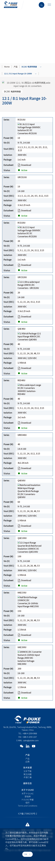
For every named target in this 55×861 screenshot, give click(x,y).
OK (26, 854)
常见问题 (27, 774)
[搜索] (41, 5)
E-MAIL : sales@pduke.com (28, 740)
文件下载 (27, 771)
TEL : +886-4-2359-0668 (27, 733)
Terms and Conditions (27, 805)
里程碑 (28, 796)
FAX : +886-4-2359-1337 (27, 737)
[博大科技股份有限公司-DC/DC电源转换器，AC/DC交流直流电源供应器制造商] (10, 4)
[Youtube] (33, 746)
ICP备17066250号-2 (27, 813)
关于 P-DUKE (28, 793)
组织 (27, 802)
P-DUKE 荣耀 (28, 799)
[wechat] (21, 746)
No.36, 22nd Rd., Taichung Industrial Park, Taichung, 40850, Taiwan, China (27, 728)
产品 (27, 758)
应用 (27, 761)
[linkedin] (27, 746)
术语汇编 (27, 777)
